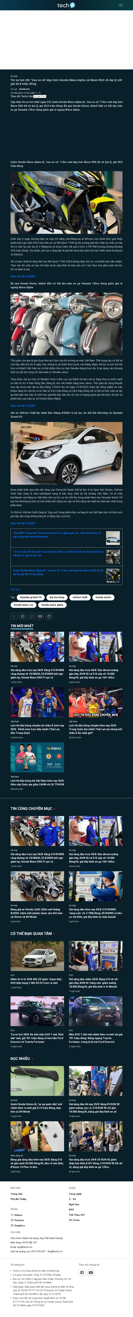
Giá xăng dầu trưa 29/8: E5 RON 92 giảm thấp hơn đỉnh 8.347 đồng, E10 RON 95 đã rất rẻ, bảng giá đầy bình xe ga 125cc (95, 1163)
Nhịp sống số (17, 1155)
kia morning (57, 597)
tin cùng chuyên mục (32, 809)
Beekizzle (24, 89)
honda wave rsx (23, 604)
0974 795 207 (38, 1251)
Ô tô (12, 975)
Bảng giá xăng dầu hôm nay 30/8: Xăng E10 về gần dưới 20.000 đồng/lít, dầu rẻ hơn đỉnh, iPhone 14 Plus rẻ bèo (37, 1163)
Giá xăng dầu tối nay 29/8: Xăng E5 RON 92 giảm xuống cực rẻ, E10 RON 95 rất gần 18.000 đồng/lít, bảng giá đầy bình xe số (94, 1108)
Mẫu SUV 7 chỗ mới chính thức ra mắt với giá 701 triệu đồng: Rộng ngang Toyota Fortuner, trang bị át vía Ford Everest (95, 1038)
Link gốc (15, 589)
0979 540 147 (29, 1242)
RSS (71, 1209)
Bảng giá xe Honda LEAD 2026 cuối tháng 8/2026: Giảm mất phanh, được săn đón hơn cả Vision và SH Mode (36, 913)
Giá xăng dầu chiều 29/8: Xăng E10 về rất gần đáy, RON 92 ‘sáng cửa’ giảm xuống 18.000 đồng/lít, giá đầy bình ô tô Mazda (93, 983)
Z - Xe (72, 1199)
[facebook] (22, 616)
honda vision (103, 597)
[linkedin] (49, 616)
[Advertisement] (66, 137)
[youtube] (40, 616)
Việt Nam (15, 721)
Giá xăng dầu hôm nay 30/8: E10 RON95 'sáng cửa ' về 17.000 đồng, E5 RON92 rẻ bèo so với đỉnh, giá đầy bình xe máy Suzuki (95, 913)
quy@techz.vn (24, 1247)
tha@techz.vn (55, 1251)
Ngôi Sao (74, 1204)
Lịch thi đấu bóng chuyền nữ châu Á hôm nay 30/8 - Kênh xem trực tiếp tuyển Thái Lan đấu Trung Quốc (37, 729)
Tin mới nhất (22, 626)
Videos (18, 1215)
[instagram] (31, 616)
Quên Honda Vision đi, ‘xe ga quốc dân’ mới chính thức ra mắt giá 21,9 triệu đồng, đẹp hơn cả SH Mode (36, 1108)
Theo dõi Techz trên (22, 96)
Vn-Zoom (74, 1220)
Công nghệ (75, 1193)
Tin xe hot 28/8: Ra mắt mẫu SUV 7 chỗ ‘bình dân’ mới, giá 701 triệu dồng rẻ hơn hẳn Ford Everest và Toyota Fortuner (37, 1038)
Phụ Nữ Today (18, 1199)
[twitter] (14, 616)
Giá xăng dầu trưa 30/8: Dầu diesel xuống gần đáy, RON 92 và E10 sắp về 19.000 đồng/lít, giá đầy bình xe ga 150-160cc (93, 674)
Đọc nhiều (21, 1059)
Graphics (19, 1225)
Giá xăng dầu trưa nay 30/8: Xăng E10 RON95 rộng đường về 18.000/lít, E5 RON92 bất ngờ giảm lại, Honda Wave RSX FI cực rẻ (37, 674)
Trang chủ (16, 1193)
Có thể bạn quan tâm (32, 934)
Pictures (19, 1220)
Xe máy (14, 76)
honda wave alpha (52, 604)
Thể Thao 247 (77, 1214)
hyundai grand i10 (30, 597)
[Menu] (121, 5)
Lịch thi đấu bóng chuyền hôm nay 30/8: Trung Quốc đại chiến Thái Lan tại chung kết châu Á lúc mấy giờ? (95, 729)
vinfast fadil (80, 597)
